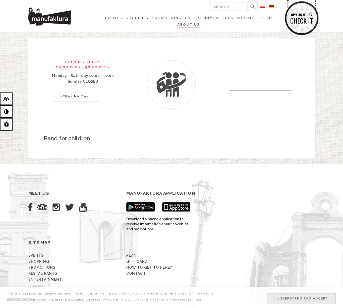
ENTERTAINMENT (45, 279)
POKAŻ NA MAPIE (76, 96)
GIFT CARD (136, 261)
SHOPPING (38, 261)
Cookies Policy (19, 299)
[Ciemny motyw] (6, 111)
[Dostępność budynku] (6, 124)
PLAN (131, 255)
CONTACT (136, 273)
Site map (39, 242)
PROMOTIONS (41, 267)
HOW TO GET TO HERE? (149, 267)
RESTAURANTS (42, 273)
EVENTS (36, 255)
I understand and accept (301, 298)
